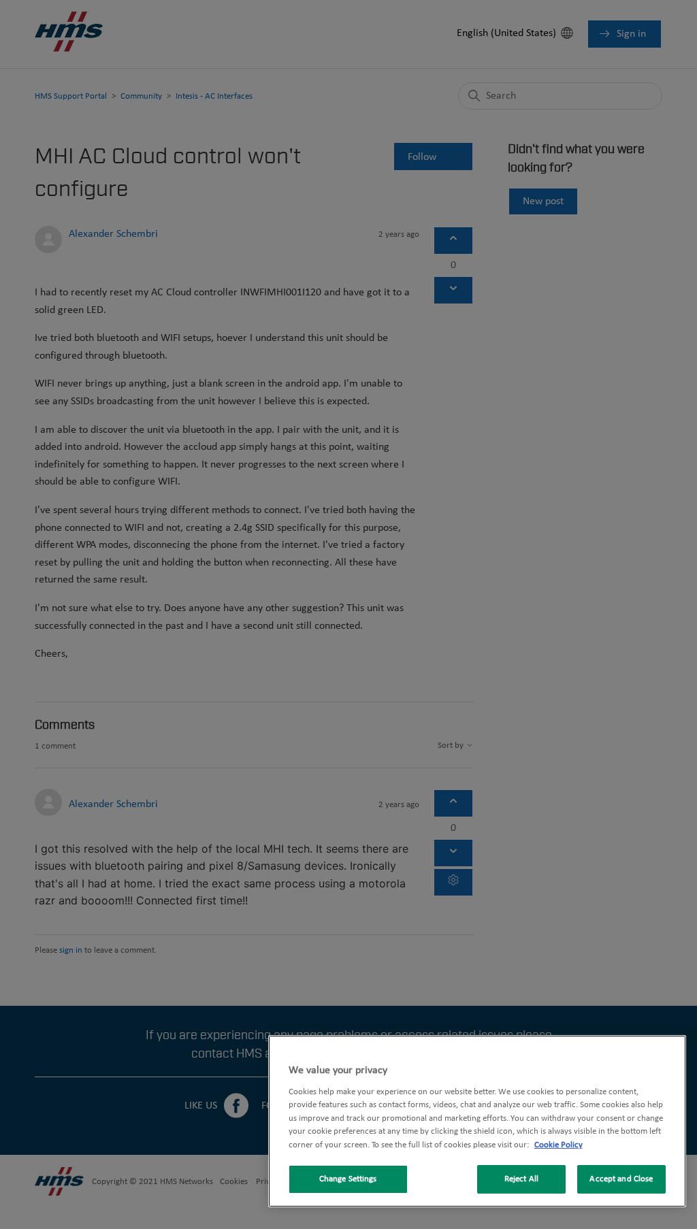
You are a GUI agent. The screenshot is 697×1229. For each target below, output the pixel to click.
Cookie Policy (558, 1145)
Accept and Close (621, 1179)
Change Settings (348, 1179)
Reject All (521, 1179)
